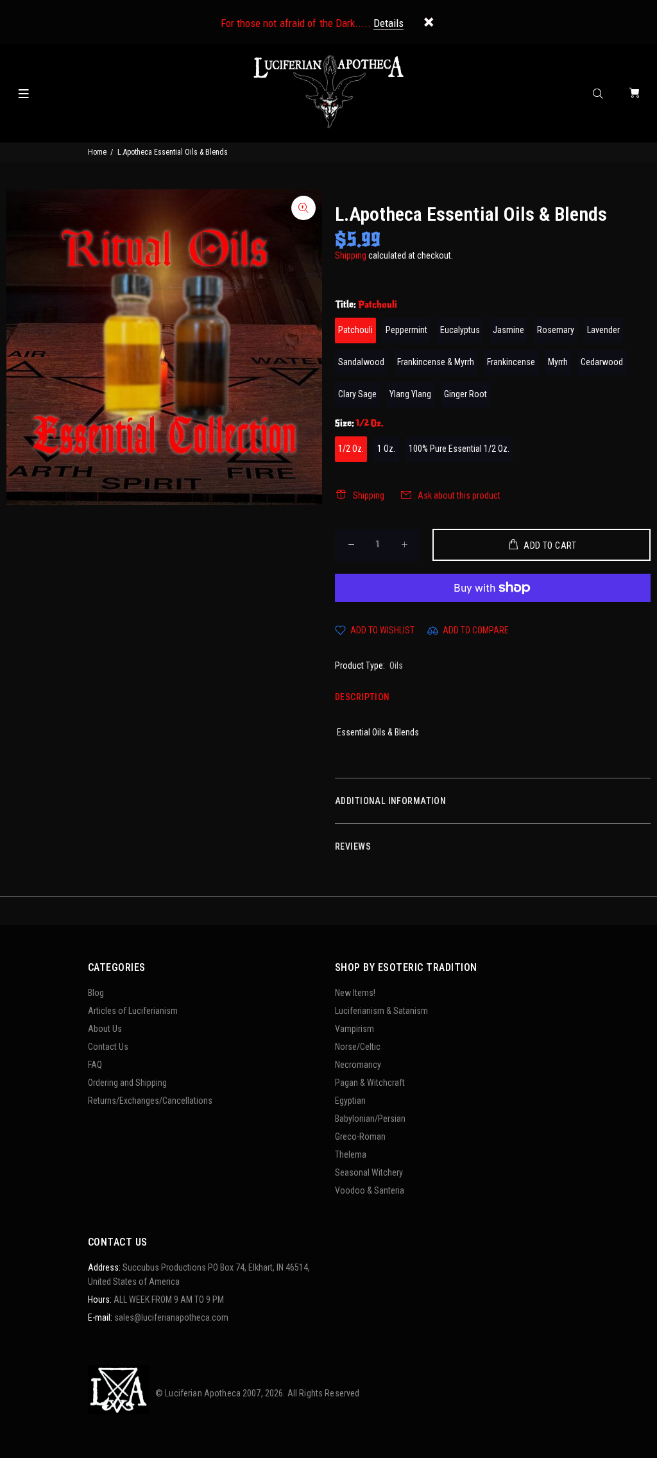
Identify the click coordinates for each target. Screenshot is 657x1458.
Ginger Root (465, 394)
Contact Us (108, 1047)
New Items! (355, 993)
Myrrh (558, 362)
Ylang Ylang (410, 394)
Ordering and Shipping (127, 1082)
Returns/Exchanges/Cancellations (150, 1100)
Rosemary (555, 330)
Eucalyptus (460, 330)
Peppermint (406, 330)
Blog (96, 993)
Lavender (603, 330)
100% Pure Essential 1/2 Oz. (459, 448)
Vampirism (354, 1029)
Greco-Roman (360, 1136)
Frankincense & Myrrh (435, 362)
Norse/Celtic (357, 1047)
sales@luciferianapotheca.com (171, 1317)
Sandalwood (361, 362)
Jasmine (508, 330)
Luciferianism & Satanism (381, 1011)
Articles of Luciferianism (133, 1011)
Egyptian (350, 1100)
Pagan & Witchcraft (370, 1082)
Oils (396, 665)
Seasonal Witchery (369, 1172)
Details (388, 23)
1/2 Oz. (351, 448)
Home (97, 152)
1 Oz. (386, 448)
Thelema (350, 1154)
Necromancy (358, 1064)
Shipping (350, 255)
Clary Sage (357, 394)
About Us (105, 1029)
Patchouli (355, 330)
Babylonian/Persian (370, 1118)
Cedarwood (602, 362)
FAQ (95, 1064)
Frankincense (511, 362)
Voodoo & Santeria (369, 1190)
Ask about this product (459, 495)
